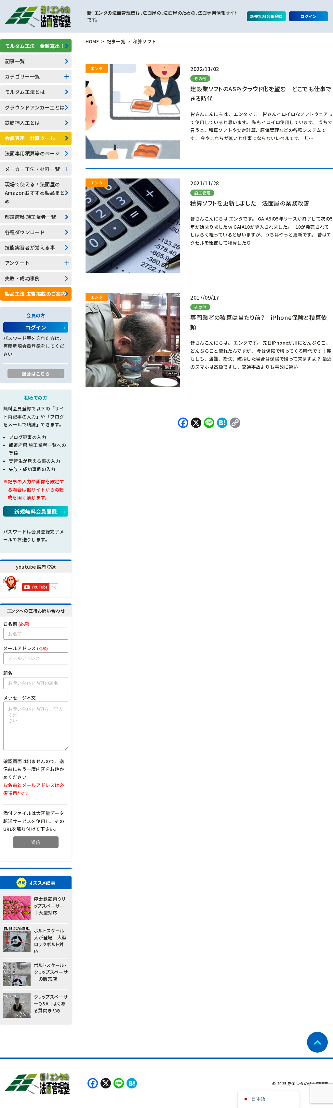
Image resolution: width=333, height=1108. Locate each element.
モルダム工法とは (25, 91)
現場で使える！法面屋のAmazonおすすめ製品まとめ (35, 193)
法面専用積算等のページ (32, 153)
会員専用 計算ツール (30, 138)
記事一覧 (15, 61)
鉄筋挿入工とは (22, 122)
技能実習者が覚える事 (30, 247)
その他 (200, 78)
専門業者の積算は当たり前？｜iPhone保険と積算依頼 (258, 322)
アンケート (17, 262)
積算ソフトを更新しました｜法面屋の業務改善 (249, 203)
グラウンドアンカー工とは (35, 107)
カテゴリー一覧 (22, 76)
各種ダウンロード (25, 232)
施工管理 (202, 192)
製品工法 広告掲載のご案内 (35, 293)
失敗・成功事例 (22, 278)
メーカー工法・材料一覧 (32, 168)
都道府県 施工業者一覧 (30, 216)
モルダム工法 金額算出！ (35, 45)
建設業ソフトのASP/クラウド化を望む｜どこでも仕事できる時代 (260, 93)
